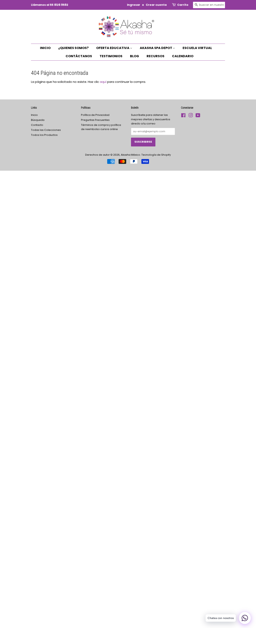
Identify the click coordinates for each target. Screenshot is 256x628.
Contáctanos (79, 56)
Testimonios (111, 56)
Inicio (45, 48)
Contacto (37, 125)
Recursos (155, 56)
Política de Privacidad (95, 115)
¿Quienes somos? (73, 48)
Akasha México (130, 154)
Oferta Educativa (113, 48)
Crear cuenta (156, 5)
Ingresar (133, 5)
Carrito (182, 5)
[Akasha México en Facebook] (183, 116)
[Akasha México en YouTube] (198, 116)
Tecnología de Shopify (156, 154)
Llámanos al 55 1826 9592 (49, 5)
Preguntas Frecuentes (95, 120)
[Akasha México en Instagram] (190, 116)
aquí (103, 82)
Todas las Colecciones (46, 130)
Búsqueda (37, 120)
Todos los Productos (44, 135)
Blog (134, 56)
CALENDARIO (182, 56)
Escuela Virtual (197, 48)
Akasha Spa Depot (156, 48)
